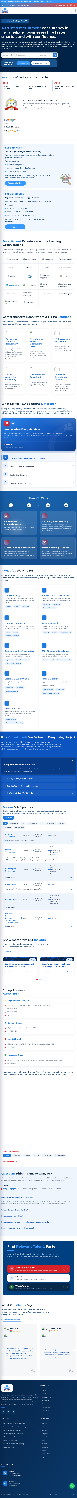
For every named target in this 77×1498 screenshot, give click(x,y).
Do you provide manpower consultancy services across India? (25, 1222)
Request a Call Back (15, 183)
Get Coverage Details (10, 1161)
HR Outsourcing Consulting (12, 1430)
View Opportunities (15, 227)
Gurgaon (44, 1430)
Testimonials (46, 1407)
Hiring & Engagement (11, 1189)
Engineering (50, 823)
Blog (43, 1404)
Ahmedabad (60, 1155)
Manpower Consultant (10, 1440)
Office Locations (47, 1397)
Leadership (14, 823)
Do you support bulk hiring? (12, 1216)
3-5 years (8, 827)
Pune (37, 1155)
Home (44, 1390)
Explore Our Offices (40, 63)
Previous (2, 1350)
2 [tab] (39, 979)
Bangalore (45, 1434)
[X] (74, 5)
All (5, 823)
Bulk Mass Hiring (8, 1447)
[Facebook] (67, 5)
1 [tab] (37, 979)
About (44, 1394)
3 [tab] (40, 979)
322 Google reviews (22, 131)
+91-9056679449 (23, 5)
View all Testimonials (12, 1319)
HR (23, 823)
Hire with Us (23, 63)
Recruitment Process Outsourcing (14, 1427)
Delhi (7, 1155)
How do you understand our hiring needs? (17, 1228)
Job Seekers (45, 1400)
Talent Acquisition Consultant (13, 1434)
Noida (28, 1155)
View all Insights (11, 951)
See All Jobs (8, 818)
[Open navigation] (73, 11)
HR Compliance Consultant (12, 1437)
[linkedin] (71, 5)
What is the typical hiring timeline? (14, 1210)
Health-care (19, 827)
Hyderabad (45, 1437)
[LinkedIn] (8, 1412)
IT (41, 823)
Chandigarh (45, 1447)
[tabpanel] (20, 967)
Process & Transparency (51, 1189)
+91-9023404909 (9, 5)
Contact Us (45, 1410)
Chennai (48, 1155)
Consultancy (32, 823)
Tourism (61, 823)
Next (74, 1350)
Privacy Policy (71, 1495)
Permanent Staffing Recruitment (14, 1423)
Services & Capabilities (30, 1189)
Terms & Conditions (56, 1495)
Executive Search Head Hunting (13, 1444)
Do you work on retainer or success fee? (17, 1197)
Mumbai (44, 1423)
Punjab (17, 1155)
